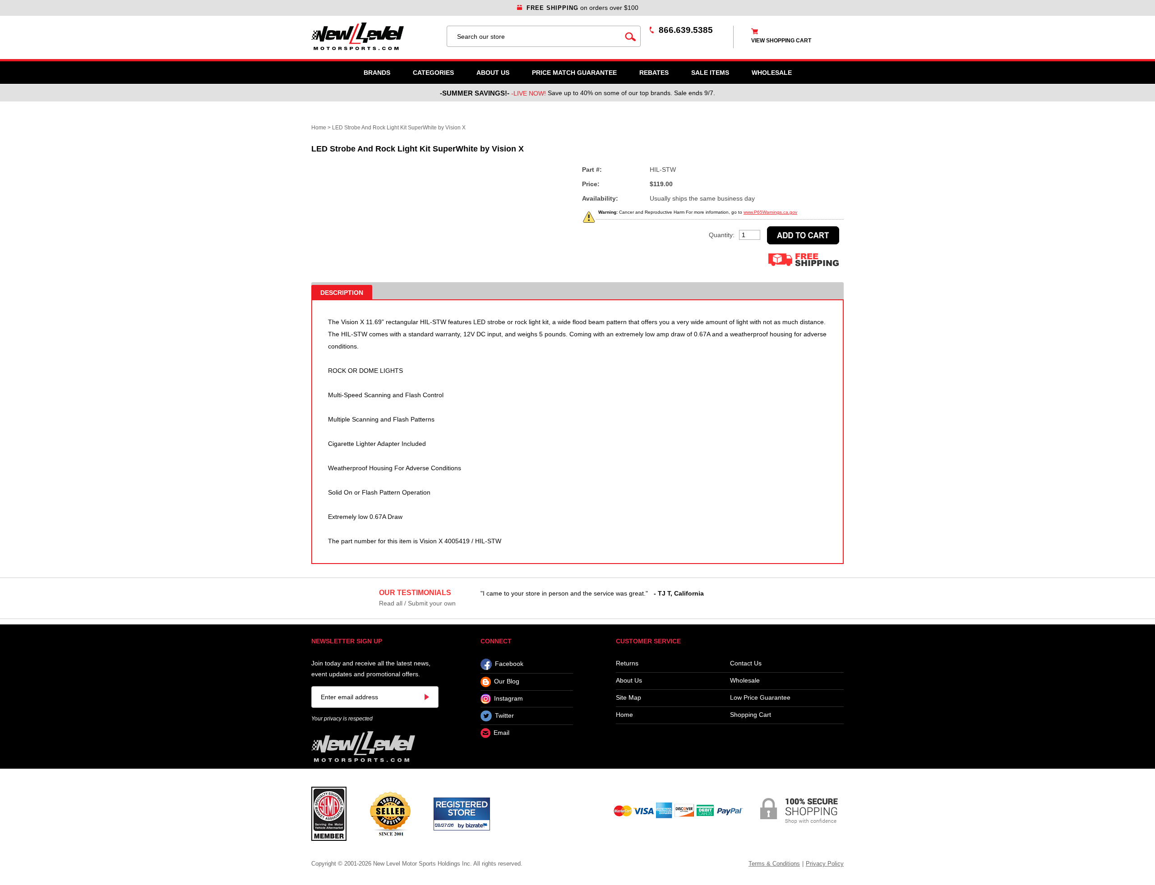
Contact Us (746, 663)
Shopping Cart (750, 714)
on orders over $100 (582, 7)
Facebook (509, 664)
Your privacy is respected (342, 718)
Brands (377, 72)
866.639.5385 (686, 30)
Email (501, 733)
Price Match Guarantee (574, 72)
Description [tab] (341, 292)
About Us (492, 72)
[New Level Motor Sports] (374, 36)
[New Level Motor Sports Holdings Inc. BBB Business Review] (390, 813)
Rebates (654, 72)
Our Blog (506, 681)
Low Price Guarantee (760, 697)
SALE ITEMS (710, 72)
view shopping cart (781, 40)
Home (318, 127)
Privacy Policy (825, 863)
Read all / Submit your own (417, 603)
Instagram (508, 698)
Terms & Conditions (774, 863)
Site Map (628, 697)
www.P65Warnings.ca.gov (770, 212)
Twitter (504, 715)
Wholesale (745, 680)
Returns (627, 663)
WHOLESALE (772, 72)
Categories (433, 72)
